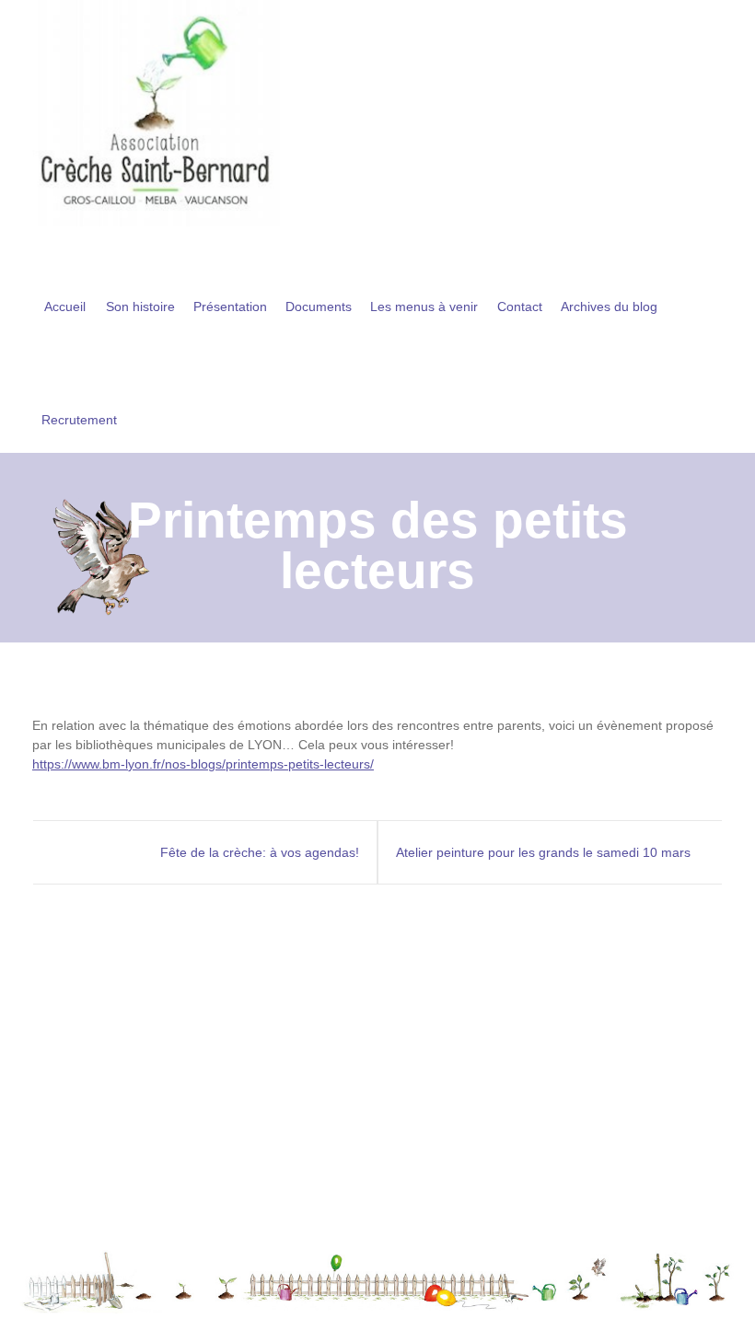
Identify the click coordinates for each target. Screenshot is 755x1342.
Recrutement (79, 419)
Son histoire (140, 306)
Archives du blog (609, 306)
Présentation (230, 306)
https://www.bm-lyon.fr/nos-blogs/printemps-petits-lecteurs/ (203, 764)
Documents (318, 306)
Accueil (65, 306)
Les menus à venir (424, 306)
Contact (519, 306)
